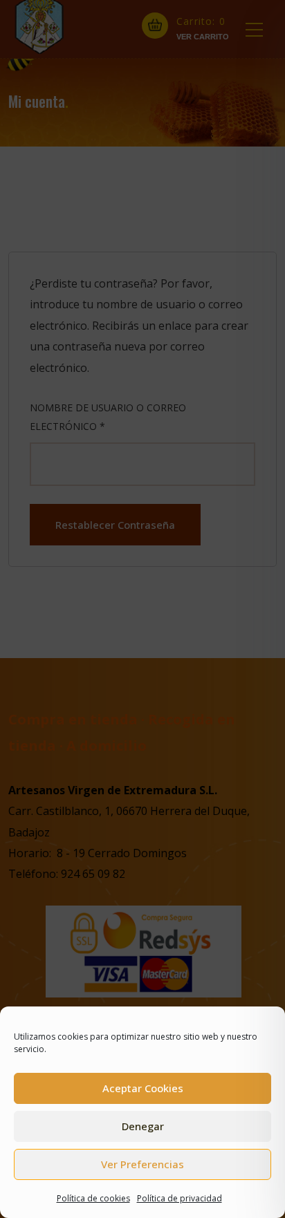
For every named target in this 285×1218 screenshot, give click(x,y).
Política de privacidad (179, 1198)
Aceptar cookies (142, 1088)
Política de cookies (93, 1198)
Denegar (143, 1126)
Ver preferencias (142, 1164)
